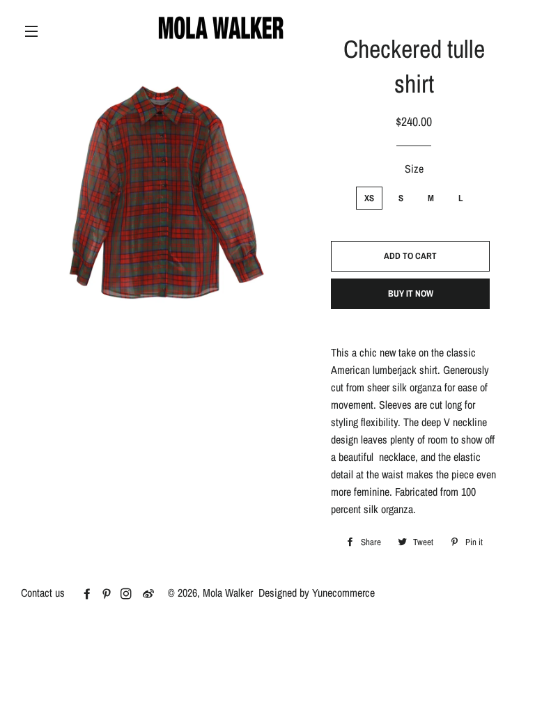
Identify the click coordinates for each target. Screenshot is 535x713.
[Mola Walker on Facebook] (91, 594)
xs (369, 198)
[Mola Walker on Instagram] (130, 594)
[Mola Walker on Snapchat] (154, 594)
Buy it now (410, 293)
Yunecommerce (343, 592)
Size (414, 168)
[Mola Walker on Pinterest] (111, 594)
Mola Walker (228, 592)
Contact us (43, 592)
